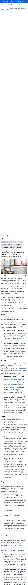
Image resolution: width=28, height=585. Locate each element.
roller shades (13, 379)
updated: (18, 275)
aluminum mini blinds (19, 336)
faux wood (8, 336)
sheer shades (22, 370)
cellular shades (23, 379)
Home (2, 9)
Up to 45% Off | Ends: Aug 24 (14, 1)
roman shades (18, 387)
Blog (7, 9)
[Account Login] (22, 5)
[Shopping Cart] (25, 5)
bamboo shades (8, 389)
